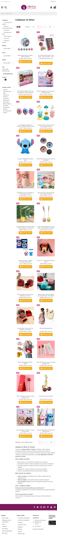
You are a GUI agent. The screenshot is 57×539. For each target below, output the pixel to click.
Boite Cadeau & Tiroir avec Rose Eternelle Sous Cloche (25, 295)
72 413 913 (38, 526)
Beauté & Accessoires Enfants (6, 107)
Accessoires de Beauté (7, 111)
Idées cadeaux (21, 462)
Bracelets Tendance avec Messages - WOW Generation (46, 91)
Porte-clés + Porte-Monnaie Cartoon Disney (46, 261)
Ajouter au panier (26, 61)
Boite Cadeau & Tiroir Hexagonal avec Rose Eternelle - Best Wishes (45, 295)
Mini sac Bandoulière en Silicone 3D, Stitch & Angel (46, 430)
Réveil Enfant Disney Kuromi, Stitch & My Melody (46, 159)
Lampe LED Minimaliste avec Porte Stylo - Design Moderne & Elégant (45, 227)
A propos (20, 522)
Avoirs (3, 524)
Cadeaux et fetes (6, 87)
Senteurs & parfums (23, 465)
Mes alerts (4, 533)
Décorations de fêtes (23, 463)
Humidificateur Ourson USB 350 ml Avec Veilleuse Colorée (25, 193)
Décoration (6, 30)
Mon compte (5, 518)
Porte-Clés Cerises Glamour (46, 396)
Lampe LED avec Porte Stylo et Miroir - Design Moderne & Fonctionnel (25, 227)
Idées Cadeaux (7, 36)
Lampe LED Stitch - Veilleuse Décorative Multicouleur (25, 261)
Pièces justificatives (7, 531)
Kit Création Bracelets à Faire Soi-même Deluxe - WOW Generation (25, 91)
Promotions (5, 528)
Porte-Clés (6, 38)
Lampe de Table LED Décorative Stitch (25, 159)
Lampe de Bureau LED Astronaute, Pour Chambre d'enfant (45, 125)
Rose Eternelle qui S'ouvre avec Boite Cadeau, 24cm (46, 363)
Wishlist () (53, 1)
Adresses (4, 526)
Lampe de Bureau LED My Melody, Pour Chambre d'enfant (45, 193)
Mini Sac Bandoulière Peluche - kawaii (25, 363)
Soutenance (21, 469)
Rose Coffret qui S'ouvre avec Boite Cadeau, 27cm (25, 396)
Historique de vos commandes (6, 521)
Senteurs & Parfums (6, 95)
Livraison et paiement (23, 520)
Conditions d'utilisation (24, 518)
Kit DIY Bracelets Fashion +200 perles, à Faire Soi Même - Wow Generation (46, 57)
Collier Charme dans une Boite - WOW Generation (25, 56)
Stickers (20, 470)
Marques (20, 529)
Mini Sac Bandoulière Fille (46, 328)
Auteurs (20, 531)
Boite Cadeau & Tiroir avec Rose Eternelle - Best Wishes (25, 329)
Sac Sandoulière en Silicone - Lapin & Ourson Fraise (25, 430)
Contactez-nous (22, 524)
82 (50, 26)
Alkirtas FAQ (21, 533)
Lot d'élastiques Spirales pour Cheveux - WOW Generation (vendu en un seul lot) (25, 126)
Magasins (20, 527)
